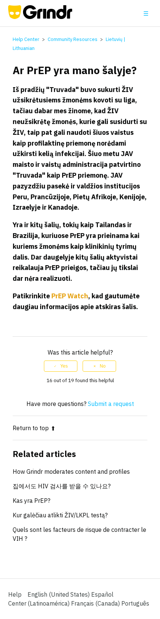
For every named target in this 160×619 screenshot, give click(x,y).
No (103, 366)
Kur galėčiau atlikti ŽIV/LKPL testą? (60, 515)
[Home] (40, 16)
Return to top (31, 428)
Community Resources (72, 39)
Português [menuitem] (135, 603)
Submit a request (111, 403)
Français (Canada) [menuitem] (96, 603)
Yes (64, 366)
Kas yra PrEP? (31, 500)
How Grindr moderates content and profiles (71, 471)
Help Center (26, 39)
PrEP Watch (69, 296)
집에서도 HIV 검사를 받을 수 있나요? (62, 486)
